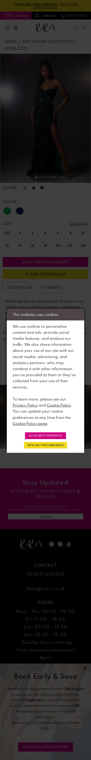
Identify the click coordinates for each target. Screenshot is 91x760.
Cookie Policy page (30, 423)
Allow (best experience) (46, 435)
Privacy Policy (25, 405)
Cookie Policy (59, 405)
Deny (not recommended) (45, 445)
